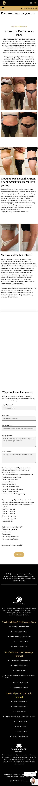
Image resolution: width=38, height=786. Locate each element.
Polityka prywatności (12, 777)
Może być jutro (7, 534)
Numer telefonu (7, 425)
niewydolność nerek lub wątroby (13, 489)
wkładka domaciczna (9, 484)
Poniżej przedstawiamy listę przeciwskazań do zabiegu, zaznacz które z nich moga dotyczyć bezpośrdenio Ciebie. (16, 470)
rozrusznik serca (8, 482)
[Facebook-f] (27, 3)
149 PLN (5, 507)
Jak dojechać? (8, 774)
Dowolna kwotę (8, 521)
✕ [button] (35, 772)
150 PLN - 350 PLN (9, 509)
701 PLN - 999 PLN (9, 514)
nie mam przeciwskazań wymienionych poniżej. (18, 474)
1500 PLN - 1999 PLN (9, 519)
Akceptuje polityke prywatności (12, 545)
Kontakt (22, 777)
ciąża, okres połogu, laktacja (12, 477)
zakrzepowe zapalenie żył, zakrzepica (15, 494)
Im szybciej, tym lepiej (10, 529)
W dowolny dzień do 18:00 (11, 539)
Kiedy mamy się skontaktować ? (12, 527)
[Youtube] (35, 3)
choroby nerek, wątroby (10, 491)
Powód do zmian (7, 452)
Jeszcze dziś (7, 532)
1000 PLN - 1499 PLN (9, 516)
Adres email (6, 415)
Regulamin (17, 774)
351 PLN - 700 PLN (9, 511)
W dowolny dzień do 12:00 (11, 537)
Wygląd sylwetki (7, 436)
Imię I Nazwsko (7, 405)
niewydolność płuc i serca (11, 487)
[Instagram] (31, 3)
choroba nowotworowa (10, 479)
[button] (3, 8)
